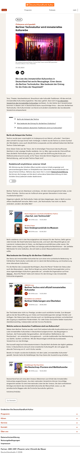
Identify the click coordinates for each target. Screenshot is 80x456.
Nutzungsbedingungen (10, 440)
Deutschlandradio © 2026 (11, 452)
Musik (19, 19)
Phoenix (21, 449)
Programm (28, 10)
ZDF (15, 449)
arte (28, 449)
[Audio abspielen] (26, 219)
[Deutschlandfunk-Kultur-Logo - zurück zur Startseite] (40, 4)
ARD (10, 449)
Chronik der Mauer (38, 449)
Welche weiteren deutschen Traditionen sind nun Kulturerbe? (39, 128)
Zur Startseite (11, 400)
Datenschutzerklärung (59, 172)
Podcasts (52, 10)
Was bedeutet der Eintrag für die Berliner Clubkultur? (36, 123)
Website (10, 274)
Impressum (5, 443)
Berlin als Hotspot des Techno (28, 119)
